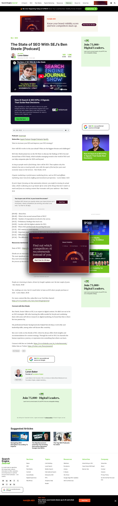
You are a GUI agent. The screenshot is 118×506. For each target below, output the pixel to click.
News (28, 463)
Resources (60, 3)
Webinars (68, 3)
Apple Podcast (25, 139)
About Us (77, 3)
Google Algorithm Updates (71, 478)
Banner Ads (85, 469)
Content (28, 472)
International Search (50, 472)
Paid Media (38, 3)
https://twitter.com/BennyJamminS (40, 346)
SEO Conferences (69, 480)
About (102, 466)
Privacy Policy (105, 475)
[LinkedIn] (6, 480)
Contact (103, 469)
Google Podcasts (37, 139)
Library (66, 469)
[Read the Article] (20, 436)
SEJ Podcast (16, 351)
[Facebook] (14, 480)
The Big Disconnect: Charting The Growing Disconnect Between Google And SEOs (40, 445)
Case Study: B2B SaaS (88, 466)
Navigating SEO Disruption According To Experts (19, 444)
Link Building (48, 463)
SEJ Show (66, 475)
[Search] (114, 3)
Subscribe (104, 463)
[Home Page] (10, 3)
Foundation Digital (37, 374)
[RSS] (14, 484)
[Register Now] (95, 143)
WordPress (29, 480)
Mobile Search (49, 469)
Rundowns (67, 466)
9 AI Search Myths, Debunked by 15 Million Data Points (94, 240)
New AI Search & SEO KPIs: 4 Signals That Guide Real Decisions (95, 156)
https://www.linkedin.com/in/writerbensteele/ (50, 343)
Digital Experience (31, 478)
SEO (31, 3)
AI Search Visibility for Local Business (93, 269)
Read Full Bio (18, 379)
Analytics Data (49, 480)
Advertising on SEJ (87, 463)
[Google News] (3, 480)
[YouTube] (10, 480)
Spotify (45, 139)
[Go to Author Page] (13, 55)
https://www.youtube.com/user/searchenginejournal (30, 301)
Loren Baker (23, 55)
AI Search (24, 3)
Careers (103, 472)
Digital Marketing (49, 3)
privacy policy (48, 417)
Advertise (85, 3)
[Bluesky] (3, 484)
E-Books (66, 472)
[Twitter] (17, 480)
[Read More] (95, 227)
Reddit (47, 483)
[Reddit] (10, 484)
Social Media (29, 475)
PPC (46, 478)
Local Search (48, 466)
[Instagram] (6, 484)
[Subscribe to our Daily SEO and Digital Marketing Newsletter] (111, 3)
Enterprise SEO (49, 475)
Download (22, 136)
